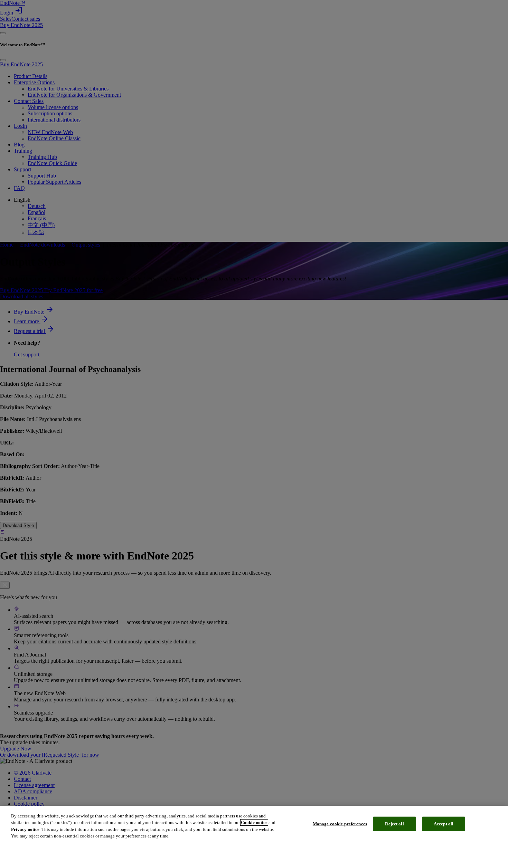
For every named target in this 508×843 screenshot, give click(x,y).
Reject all (394, 823)
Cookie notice (254, 822)
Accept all (443, 823)
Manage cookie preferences (340, 823)
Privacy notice (25, 829)
